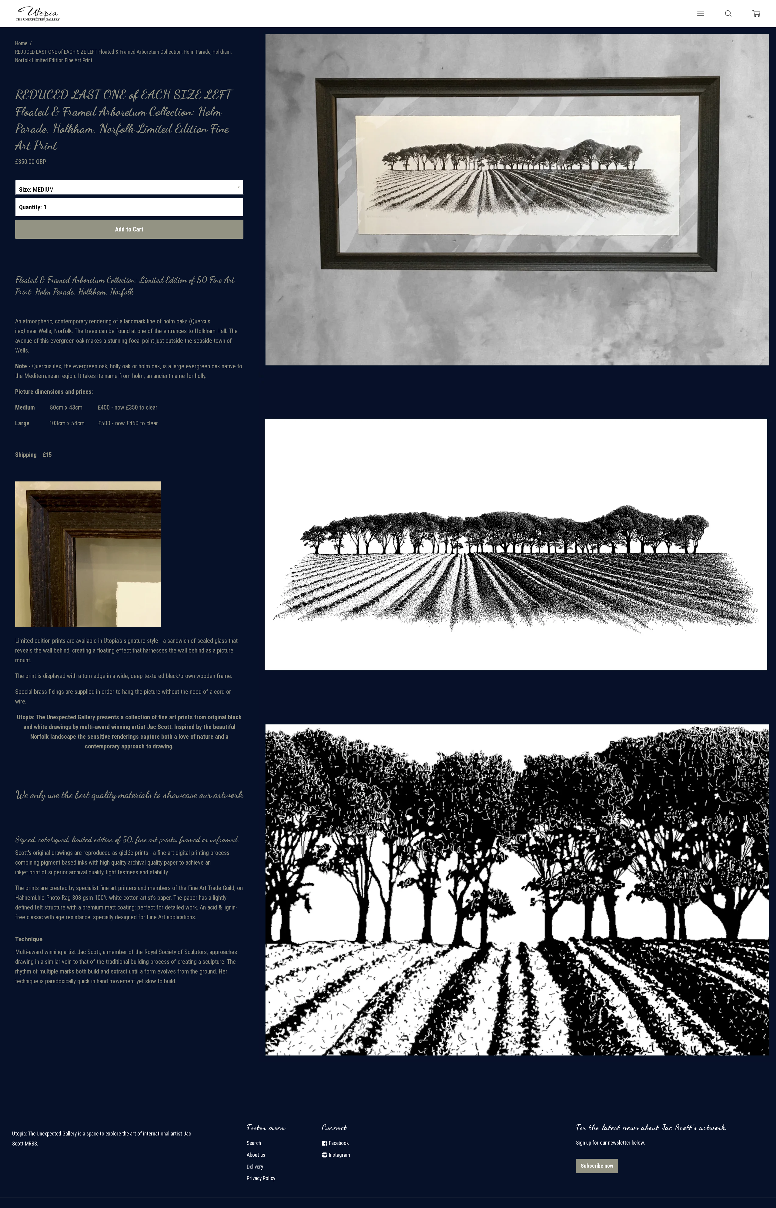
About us (256, 1155)
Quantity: (30, 207)
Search (254, 1143)
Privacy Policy (261, 1178)
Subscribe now (597, 1166)
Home (21, 43)
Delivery (255, 1167)
